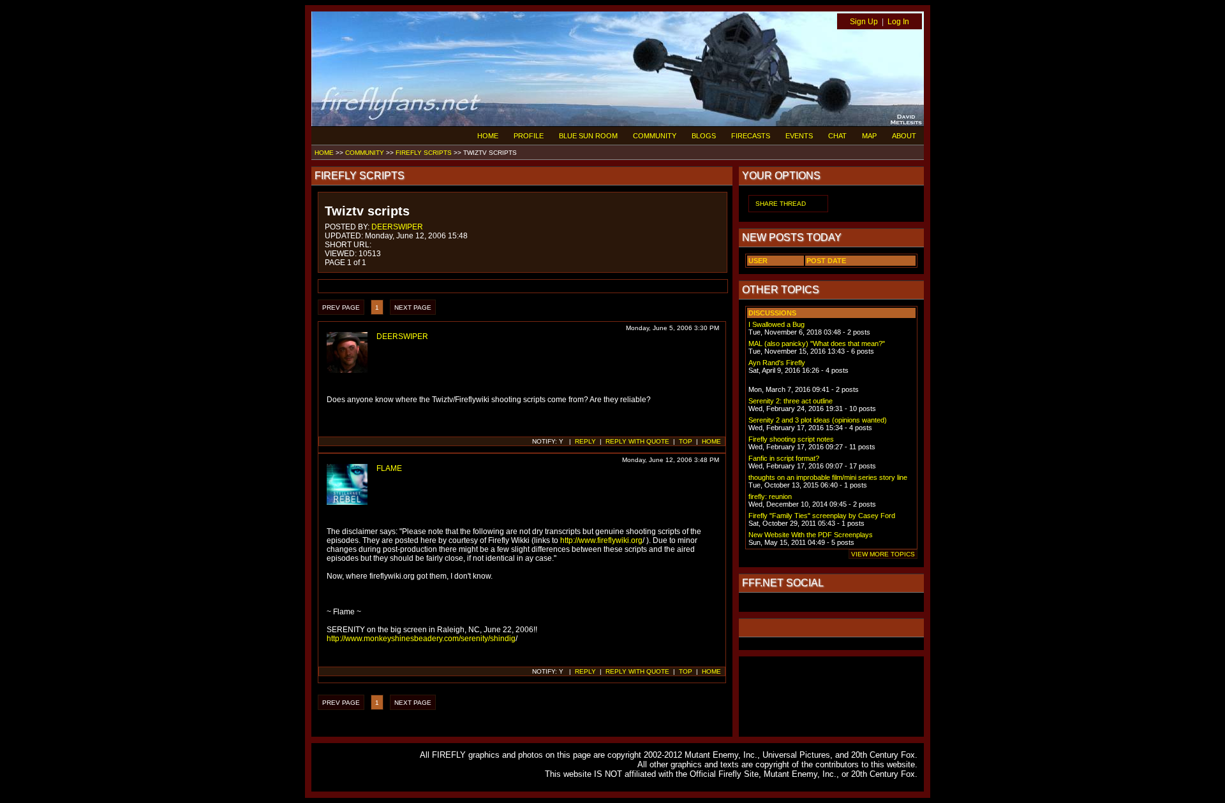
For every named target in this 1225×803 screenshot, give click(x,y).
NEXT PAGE (412, 307)
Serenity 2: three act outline (790, 401)
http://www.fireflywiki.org (601, 540)
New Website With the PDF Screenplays (810, 535)
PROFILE (529, 136)
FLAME (389, 468)
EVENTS (799, 136)
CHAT (837, 136)
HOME (487, 136)
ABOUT (904, 136)
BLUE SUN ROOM (588, 136)
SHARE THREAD (780, 203)
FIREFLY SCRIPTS (424, 152)
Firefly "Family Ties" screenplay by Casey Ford (821, 515)
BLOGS (704, 136)
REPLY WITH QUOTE (637, 441)
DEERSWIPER (397, 226)
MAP (869, 136)
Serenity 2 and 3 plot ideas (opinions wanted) (817, 420)
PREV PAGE (341, 307)
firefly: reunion (770, 496)
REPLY (585, 441)
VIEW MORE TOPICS (883, 554)
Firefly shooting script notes (791, 439)
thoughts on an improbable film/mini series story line (827, 477)
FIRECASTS (750, 136)
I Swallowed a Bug (776, 324)
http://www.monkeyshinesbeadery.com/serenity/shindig (421, 638)
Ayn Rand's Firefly (776, 362)
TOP (685, 441)
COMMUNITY (654, 136)
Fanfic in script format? (783, 458)
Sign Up (864, 21)
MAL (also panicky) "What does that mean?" (816, 343)
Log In (898, 21)
